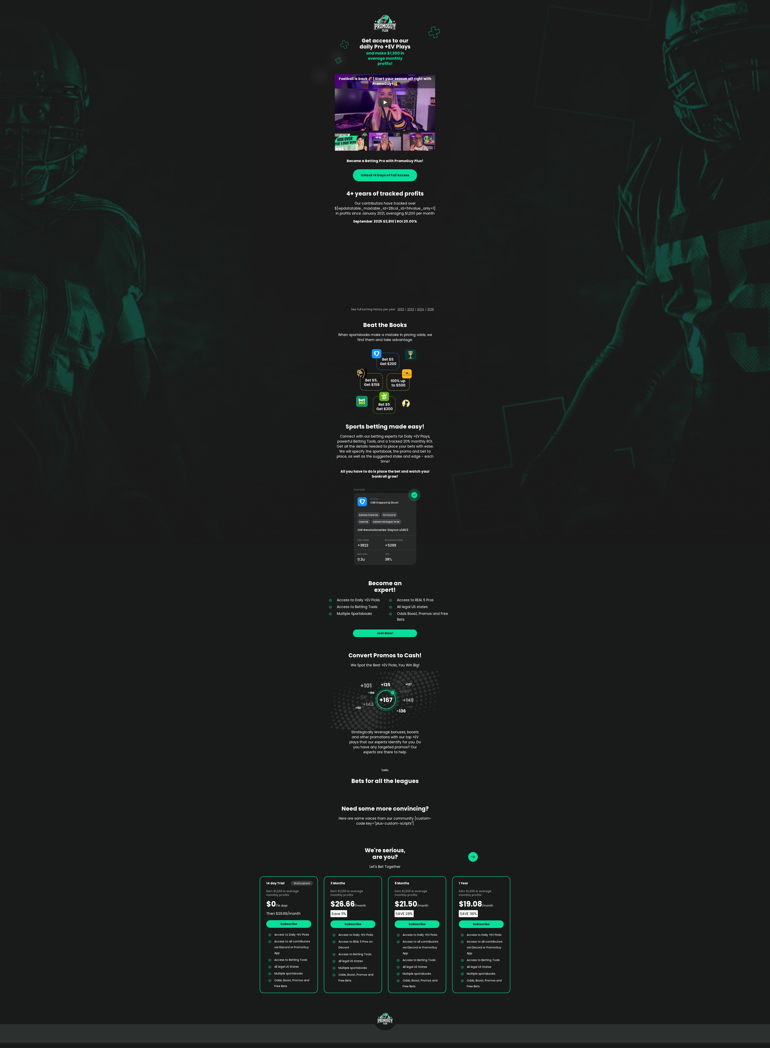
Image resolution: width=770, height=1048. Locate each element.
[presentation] (473, 857)
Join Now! (385, 633)
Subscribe (288, 924)
